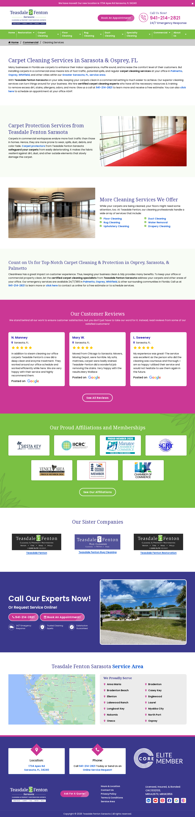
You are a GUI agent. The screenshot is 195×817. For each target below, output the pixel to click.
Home (11, 32)
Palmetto (176, 71)
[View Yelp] (162, 800)
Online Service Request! (97, 770)
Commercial (160, 32)
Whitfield (24, 75)
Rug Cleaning (89, 34)
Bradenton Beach (118, 690)
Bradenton (154, 684)
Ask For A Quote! (74, 793)
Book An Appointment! (116, 18)
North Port (154, 714)
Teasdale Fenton (36, 553)
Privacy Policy (108, 793)
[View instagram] (183, 800)
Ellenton (112, 696)
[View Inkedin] (148, 800)
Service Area (127, 666)
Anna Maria (114, 684)
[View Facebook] (169, 800)
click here (52, 285)
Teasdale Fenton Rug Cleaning (98, 552)
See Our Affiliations (97, 492)
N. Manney (19, 337)
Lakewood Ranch (117, 702)
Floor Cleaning (67, 34)
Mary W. (78, 337)
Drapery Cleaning (159, 226)
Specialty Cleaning (132, 34)
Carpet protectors (33, 146)
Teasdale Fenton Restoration (158, 553)
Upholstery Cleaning (116, 226)
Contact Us (107, 790)
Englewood (155, 696)
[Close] (192, 3)
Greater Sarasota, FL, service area (83, 75)
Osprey (13, 75)
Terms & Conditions (112, 797)
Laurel (152, 702)
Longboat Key (115, 708)
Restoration (25, 32)
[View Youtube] (155, 800)
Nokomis (112, 714)
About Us (177, 34)
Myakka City (156, 708)
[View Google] (176, 800)
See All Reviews (97, 398)
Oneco (111, 721)
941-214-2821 (165, 18)
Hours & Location (110, 786)
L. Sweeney (141, 337)
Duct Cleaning (110, 34)
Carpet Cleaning (43, 34)
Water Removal (158, 222)
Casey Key (155, 690)
